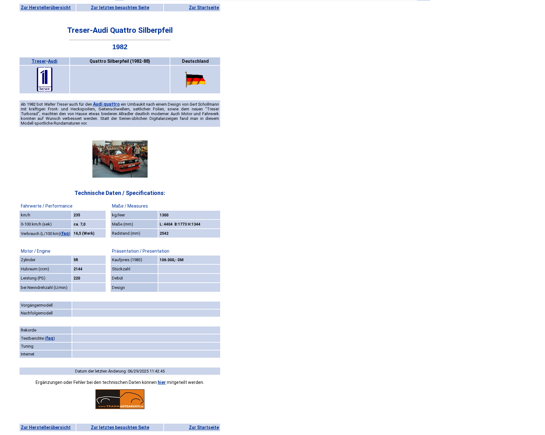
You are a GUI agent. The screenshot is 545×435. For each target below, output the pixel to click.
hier (162, 382)
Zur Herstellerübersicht (46, 7)
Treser (39, 61)
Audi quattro (106, 104)
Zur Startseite (204, 7)
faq (65, 233)
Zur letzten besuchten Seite (120, 7)
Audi (52, 61)
